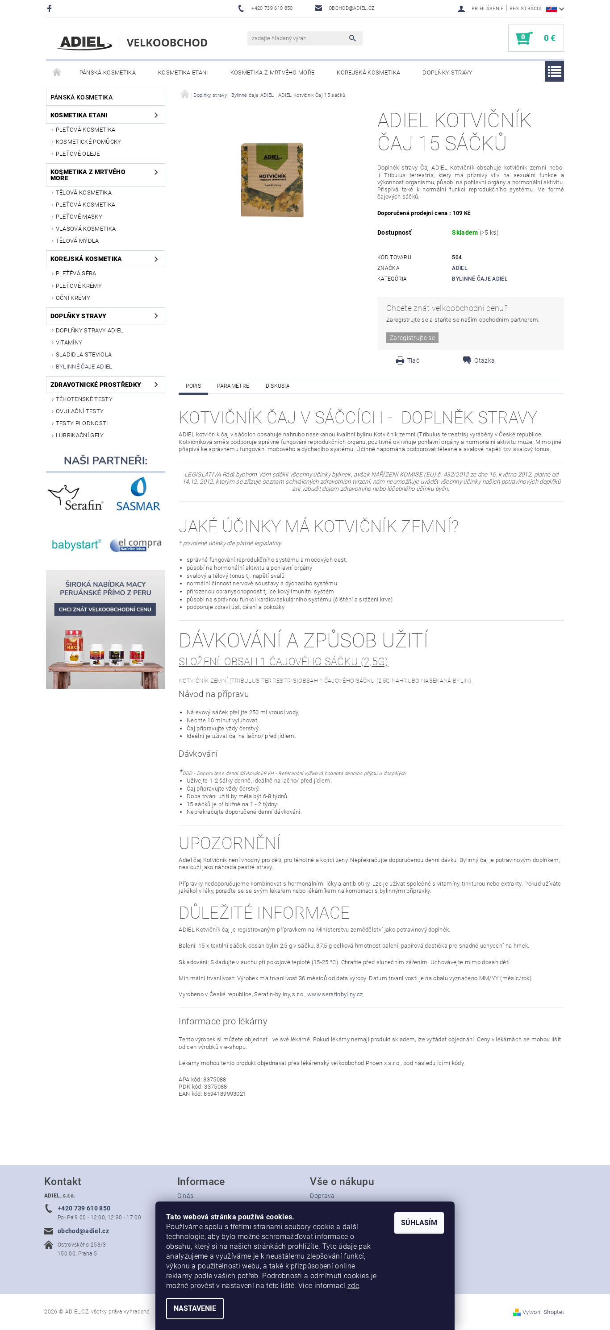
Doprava (322, 1195)
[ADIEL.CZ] (133, 43)
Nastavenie (195, 1308)
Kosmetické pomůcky (88, 141)
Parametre (233, 386)
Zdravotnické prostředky (95, 384)
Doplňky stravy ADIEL (89, 330)
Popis (193, 386)
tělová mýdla (77, 240)
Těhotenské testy (84, 399)
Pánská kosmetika (107, 72)
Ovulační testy (80, 411)
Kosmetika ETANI (183, 72)
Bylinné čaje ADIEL (84, 366)
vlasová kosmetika (86, 228)
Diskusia (278, 386)
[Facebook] (50, 8)
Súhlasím (419, 1222)
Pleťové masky (79, 216)
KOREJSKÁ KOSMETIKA (368, 72)
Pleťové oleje (78, 153)
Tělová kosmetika (84, 192)
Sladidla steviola (84, 354)
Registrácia (526, 9)
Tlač (413, 360)
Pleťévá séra (76, 273)
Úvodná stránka (57, 72)
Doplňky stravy (447, 72)
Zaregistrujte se (412, 337)
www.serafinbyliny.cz (335, 994)
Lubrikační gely (80, 435)
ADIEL (460, 268)
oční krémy (73, 297)
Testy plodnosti (82, 423)
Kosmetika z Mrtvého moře (272, 72)
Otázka (484, 360)
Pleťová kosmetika (85, 129)
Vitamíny (69, 342)
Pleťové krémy (79, 285)
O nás (185, 1195)
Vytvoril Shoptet (543, 1312)
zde (353, 1285)
